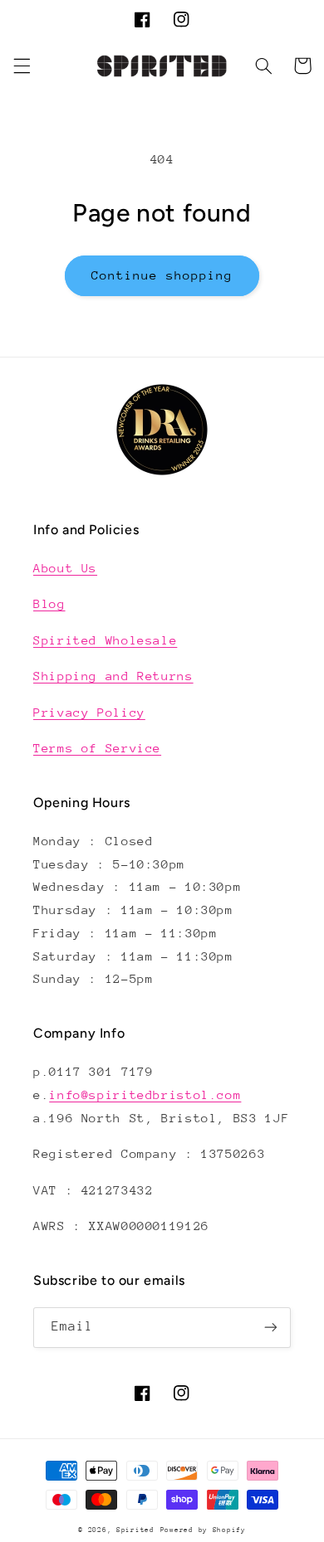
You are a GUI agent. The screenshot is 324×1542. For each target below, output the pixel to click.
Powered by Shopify (203, 1529)
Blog (49, 603)
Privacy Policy (89, 712)
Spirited (135, 1529)
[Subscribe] (271, 1327)
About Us (65, 568)
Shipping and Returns (113, 676)
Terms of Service (97, 748)
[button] (21, 65)
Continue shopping (162, 275)
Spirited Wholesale (105, 640)
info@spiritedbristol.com (145, 1094)
